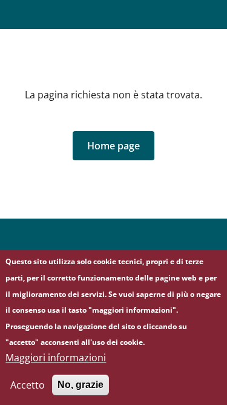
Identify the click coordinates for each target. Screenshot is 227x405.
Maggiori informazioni (55, 357)
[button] (113, 145)
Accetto (27, 385)
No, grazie (81, 384)
